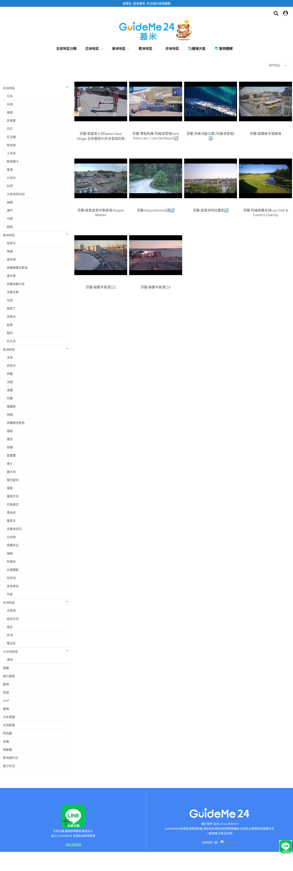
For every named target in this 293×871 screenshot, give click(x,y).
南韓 (8, 202)
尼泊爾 (9, 137)
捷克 (8, 439)
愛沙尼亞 (9, 766)
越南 (8, 227)
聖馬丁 (9, 308)
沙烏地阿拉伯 (14, 194)
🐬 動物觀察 (223, 48)
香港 (8, 169)
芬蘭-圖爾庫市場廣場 (265, 133)
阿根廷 (9, 561)
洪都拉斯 (11, 292)
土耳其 (9, 153)
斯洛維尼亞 (10, 758)
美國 (8, 251)
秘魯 (8, 325)
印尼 (8, 129)
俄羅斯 (9, 406)
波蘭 (8, 390)
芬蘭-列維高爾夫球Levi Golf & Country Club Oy (265, 212)
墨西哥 (9, 259)
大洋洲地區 (10, 651)
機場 (6, 709)
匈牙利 (9, 578)
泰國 (8, 112)
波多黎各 (11, 586)
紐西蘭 (7, 733)
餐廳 (6, 668)
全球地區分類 (66, 48)
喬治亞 (9, 643)
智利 (8, 333)
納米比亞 (11, 619)
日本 (8, 96)
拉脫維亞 (11, 504)
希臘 (8, 374)
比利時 (9, 537)
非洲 (8, 635)
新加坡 (9, 145)
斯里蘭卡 (11, 161)
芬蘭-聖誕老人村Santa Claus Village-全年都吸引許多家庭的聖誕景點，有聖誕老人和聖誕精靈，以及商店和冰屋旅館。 (100, 136)
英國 (8, 414)
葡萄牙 (9, 521)
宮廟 (6, 741)
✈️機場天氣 (196, 48)
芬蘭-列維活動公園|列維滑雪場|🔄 (210, 135)
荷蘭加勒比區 (14, 284)
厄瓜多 (9, 341)
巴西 (8, 300)
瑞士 (8, 463)
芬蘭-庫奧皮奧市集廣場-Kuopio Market (100, 212)
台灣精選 (9, 725)
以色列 (9, 178)
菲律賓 (9, 120)
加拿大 (9, 243)
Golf (6, 700)
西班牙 (9, 365)
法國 (8, 382)
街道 (6, 692)
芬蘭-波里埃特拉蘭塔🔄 (210, 210)
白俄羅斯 (11, 570)
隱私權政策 (74, 845)
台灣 (8, 104)
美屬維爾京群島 (15, 267)
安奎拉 (9, 316)
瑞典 (8, 553)
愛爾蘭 (9, 455)
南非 (8, 627)
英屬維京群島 (14, 423)
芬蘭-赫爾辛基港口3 (156, 287)
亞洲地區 (92, 48)
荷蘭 (8, 447)
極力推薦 (9, 676)
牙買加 (9, 610)
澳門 (8, 210)
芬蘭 (8, 398)
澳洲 (8, 659)
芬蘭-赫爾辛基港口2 (101, 287)
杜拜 (8, 186)
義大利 (9, 472)
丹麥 (8, 594)
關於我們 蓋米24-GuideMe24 (219, 824)
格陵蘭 (7, 749)
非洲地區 (172, 48)
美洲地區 (119, 48)
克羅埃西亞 (12, 529)
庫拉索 (9, 276)
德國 (8, 488)
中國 (8, 218)
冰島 (8, 357)
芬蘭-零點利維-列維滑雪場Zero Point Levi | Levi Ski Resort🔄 (155, 135)
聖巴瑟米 (11, 480)
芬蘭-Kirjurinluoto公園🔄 (156, 210)
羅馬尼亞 (11, 496)
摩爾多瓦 (11, 545)
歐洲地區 (145, 48)
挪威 (8, 431)
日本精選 (9, 717)
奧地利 (9, 512)
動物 (6, 684)
